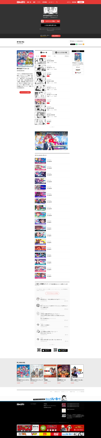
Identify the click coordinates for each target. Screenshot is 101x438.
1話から (67, 56)
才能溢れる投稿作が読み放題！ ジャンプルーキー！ (50, 398)
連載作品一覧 (56, 391)
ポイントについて (50, 30)
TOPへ (51, 391)
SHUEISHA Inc (33, 422)
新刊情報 (45, 2)
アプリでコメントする (52, 293)
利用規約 (45, 403)
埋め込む (80, 44)
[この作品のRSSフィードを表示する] (83, 44)
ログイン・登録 (71, 2)
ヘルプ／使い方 (33, 403)
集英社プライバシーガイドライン (50, 405)
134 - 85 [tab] (43, 56)
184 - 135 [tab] (37, 56)
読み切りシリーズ (64, 391)
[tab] (43, 52)
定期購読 (81, 2)
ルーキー (51, 2)
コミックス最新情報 (80, 391)
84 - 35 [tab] (49, 56)
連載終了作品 (72, 391)
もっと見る (52, 126)
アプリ (38, 2)
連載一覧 (29, 2)
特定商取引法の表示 (47, 407)
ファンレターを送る (25, 92)
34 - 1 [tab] (55, 56)
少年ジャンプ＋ (21, 2)
